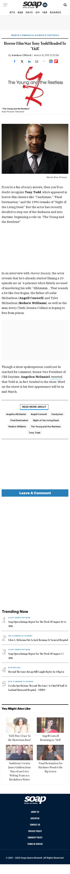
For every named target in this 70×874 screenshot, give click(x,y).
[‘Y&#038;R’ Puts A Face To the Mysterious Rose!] (19, 725)
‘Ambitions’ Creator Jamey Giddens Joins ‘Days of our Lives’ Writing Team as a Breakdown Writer (19, 771)
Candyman (57, 414)
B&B (20, 12)
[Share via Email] (37, 61)
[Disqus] (35, 553)
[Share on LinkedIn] (29, 61)
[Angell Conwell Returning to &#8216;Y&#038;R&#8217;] (50, 725)
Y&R (44, 12)
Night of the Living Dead (46, 420)
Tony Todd (34, 432)
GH (37, 12)
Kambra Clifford (21, 55)
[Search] (65, 4)
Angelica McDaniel (16, 414)
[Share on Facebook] (15, 61)
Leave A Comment (35, 493)
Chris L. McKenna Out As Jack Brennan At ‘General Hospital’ (38, 640)
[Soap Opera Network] (35, 5)
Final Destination (19, 420)
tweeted (56, 377)
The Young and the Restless (46, 426)
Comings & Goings (32, 35)
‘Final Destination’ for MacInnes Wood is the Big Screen (50, 767)
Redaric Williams (17, 426)
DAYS (29, 12)
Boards (55, 12)
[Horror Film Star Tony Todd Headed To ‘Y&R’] (35, 86)
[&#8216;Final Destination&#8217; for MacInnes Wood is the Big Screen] (50, 752)
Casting (52, 35)
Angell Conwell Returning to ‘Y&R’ (50, 738)
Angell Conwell (39, 414)
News (14, 35)
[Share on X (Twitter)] (22, 61)
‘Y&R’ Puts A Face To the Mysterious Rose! (19, 738)
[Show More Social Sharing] (44, 61)
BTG (12, 12)
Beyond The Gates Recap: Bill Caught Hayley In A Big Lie (36, 672)
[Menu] (5, 4)
